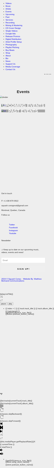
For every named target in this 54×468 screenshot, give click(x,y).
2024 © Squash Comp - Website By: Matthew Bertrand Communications (21, 280)
